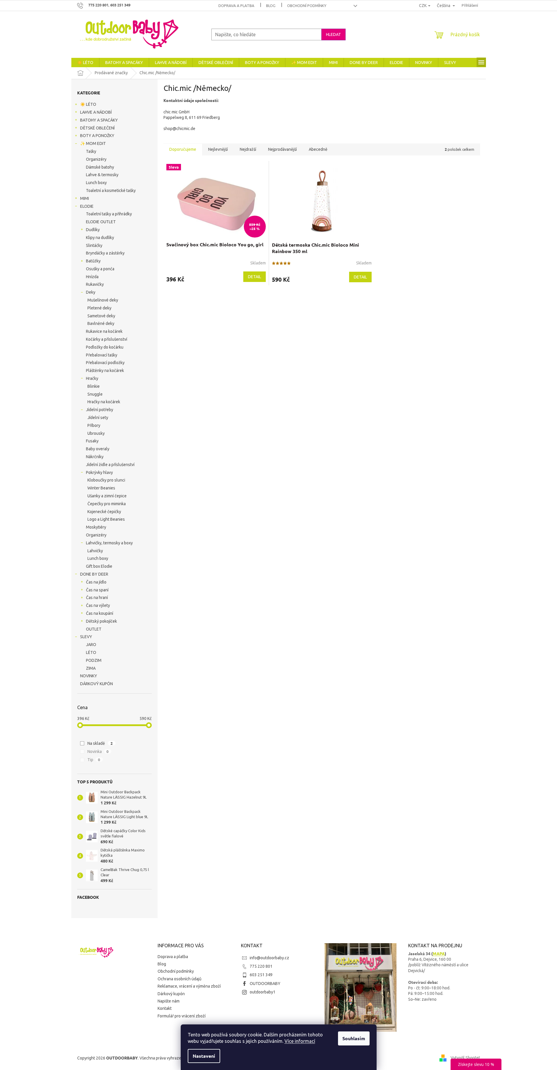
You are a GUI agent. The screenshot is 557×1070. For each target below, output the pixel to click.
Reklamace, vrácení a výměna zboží (189, 986)
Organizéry (96, 159)
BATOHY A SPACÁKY (99, 120)
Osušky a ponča (100, 268)
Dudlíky (93, 229)
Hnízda (92, 276)
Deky (90, 292)
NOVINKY (88, 675)
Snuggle (95, 394)
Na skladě (100, 743)
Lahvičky (95, 550)
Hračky (92, 378)
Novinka (98, 751)
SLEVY (86, 636)
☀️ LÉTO (88, 104)
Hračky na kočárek (103, 401)
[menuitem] (85, 62)
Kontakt (165, 1008)
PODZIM (93, 660)
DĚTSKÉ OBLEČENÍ (97, 128)
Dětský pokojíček (101, 621)
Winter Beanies (101, 488)
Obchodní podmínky (306, 6)
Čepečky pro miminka (106, 503)
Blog (270, 6)
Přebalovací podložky (105, 362)
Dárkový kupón (171, 993)
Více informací (299, 1041)
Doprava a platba (236, 6)
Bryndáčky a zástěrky (105, 253)
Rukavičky (95, 284)
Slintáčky (94, 245)
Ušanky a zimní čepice (107, 496)
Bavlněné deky (100, 323)
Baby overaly (97, 448)
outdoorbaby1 (262, 992)
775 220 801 (261, 966)
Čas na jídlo (96, 582)
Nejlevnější (218, 149)
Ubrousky (96, 433)
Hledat (333, 34)
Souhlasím (353, 1038)
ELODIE (87, 206)
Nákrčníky (95, 456)
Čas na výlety (98, 605)
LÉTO (91, 652)
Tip (93, 759)
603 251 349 (261, 974)
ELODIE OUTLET (101, 221)
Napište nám (169, 1001)
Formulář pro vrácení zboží (182, 1016)
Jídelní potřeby (99, 409)
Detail (254, 276)
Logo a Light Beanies (106, 519)
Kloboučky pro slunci (106, 480)
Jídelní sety (97, 417)
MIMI (84, 198)
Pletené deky (99, 308)
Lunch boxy (96, 182)
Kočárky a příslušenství (106, 339)
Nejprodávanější (282, 149)
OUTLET (93, 629)
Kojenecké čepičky (104, 511)
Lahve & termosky (102, 174)
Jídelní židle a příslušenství (110, 464)
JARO (91, 644)
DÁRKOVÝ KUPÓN (96, 683)
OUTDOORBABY (265, 983)
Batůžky (93, 261)
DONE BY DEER (94, 574)
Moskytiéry (96, 527)
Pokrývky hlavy (99, 472)
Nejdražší (248, 149)
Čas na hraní (97, 597)
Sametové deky (101, 316)
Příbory (93, 425)
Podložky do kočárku (104, 347)
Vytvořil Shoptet (465, 1057)
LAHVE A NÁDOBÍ (96, 112)
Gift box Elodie (99, 566)
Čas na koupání (99, 613)
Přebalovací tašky (101, 355)
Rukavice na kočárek (104, 331)
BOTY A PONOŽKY (97, 135)
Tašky (91, 151)
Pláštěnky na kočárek (105, 370)
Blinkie (93, 386)
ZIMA (91, 668)
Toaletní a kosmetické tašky (111, 190)
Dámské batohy (100, 167)
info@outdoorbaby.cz (269, 957)
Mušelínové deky (102, 300)
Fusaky (92, 441)
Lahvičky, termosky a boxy (109, 543)
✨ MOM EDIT (93, 143)
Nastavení (204, 1056)
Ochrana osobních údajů (179, 978)
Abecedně (318, 149)
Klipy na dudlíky (100, 237)
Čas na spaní (97, 590)
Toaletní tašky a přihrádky (109, 214)
